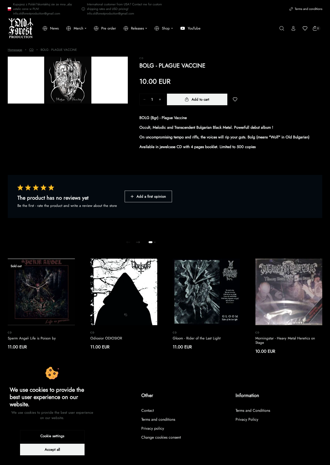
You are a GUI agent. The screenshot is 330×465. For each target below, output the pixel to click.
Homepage (15, 50)
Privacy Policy (247, 419)
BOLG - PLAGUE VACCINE (59, 50)
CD (31, 50)
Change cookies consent (161, 437)
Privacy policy (152, 428)
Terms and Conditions (253, 410)
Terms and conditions (308, 9)
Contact (147, 410)
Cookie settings (52, 436)
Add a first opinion (151, 196)
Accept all (52, 449)
